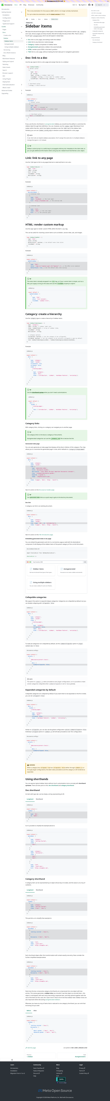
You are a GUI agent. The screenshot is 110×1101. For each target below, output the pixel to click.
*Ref (29, 52)
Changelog (59, 1071)
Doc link (96, 24)
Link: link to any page (96, 13)
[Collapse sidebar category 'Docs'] (21, 32)
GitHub (58, 1073)
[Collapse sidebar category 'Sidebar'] (21, 38)
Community (39, 5)
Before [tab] (29, 1010)
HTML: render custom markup (98, 15)
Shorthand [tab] (39, 799)
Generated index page (99, 22)
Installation (13, 1071)
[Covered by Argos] (61, 1083)
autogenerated (49, 124)
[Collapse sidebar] (12, 1059)
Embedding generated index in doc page (99, 28)
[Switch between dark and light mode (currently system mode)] (92, 5)
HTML (30, 49)
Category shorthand (97, 42)
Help (34, 1076)
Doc (29, 39)
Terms (81, 1071)
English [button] (83, 5)
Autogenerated (33, 47)
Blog (24, 5)
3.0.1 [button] (74, 5)
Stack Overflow (38, 1068)
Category (31, 44)
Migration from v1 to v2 (17, 1073)
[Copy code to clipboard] (85, 66)
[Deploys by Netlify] (60, 1081)
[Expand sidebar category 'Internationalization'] (21, 84)
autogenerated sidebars (52, 1000)
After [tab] (35, 1010)
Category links (96, 20)
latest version (55, 14)
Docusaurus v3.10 (53, 1)
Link (29, 42)
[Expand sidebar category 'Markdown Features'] (21, 58)
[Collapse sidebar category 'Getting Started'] (21, 12)
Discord (35, 1073)
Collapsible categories (98, 31)
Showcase (31, 5)
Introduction (14, 1068)
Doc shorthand (96, 40)
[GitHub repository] (89, 5)
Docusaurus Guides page (46, 490)
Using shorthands (95, 37)
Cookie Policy (83, 1073)
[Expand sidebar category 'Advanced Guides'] (21, 90)
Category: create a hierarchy (98, 17)
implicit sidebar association (47, 138)
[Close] (108, 1)
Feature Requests (38, 1071)
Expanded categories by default (98, 34)
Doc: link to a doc (95, 10)
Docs (16, 5)
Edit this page (31, 1048)
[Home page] (27, 19)
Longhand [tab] (30, 799)
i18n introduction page (46, 535)
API (20, 5)
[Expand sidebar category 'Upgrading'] (21, 93)
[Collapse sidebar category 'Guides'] (21, 26)
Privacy (81, 1068)
